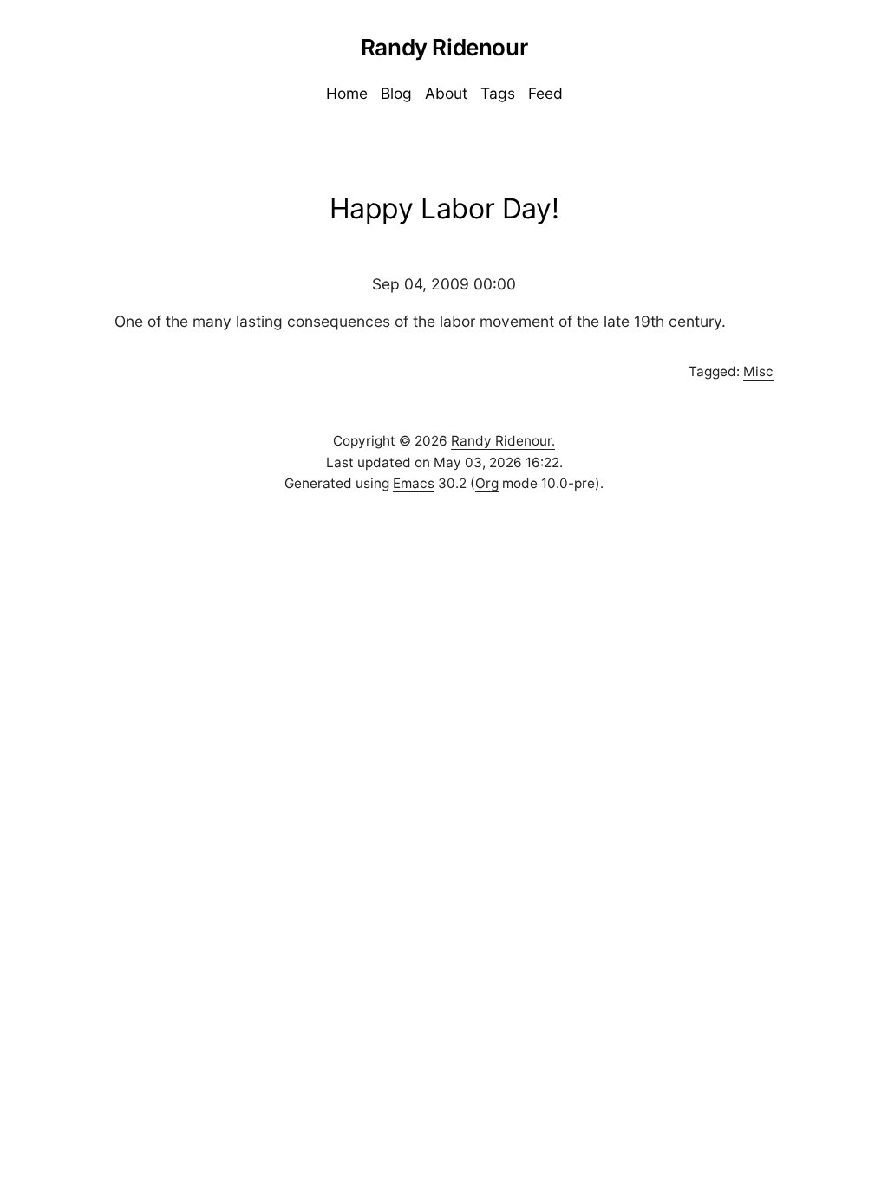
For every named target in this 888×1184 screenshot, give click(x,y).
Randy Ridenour (444, 47)
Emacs (413, 483)
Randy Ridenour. (503, 441)
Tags (497, 93)
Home (347, 93)
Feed (545, 93)
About (446, 93)
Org (487, 483)
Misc (758, 371)
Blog (396, 93)
